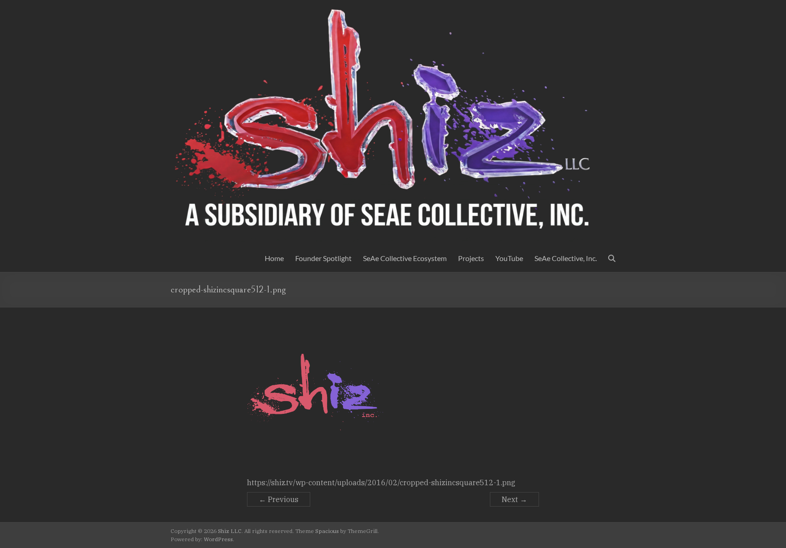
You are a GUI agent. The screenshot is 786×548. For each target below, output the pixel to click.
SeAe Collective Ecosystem (405, 258)
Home (274, 258)
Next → (514, 499)
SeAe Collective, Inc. (565, 258)
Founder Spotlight (323, 258)
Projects (471, 258)
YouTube (509, 258)
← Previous (278, 499)
